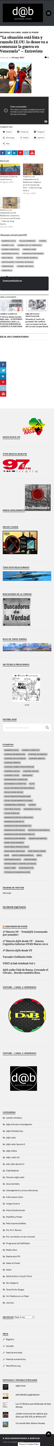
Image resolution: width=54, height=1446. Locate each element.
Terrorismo (7, 266)
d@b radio (11, 1137)
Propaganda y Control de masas (17, 262)
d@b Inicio (21, 1385)
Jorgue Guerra (13, 1203)
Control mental (37, 758)
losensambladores (12, 280)
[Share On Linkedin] (14, 152)
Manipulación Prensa (33, 253)
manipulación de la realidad (19, 817)
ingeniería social (10, 253)
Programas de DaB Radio (18, 1243)
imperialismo (29, 249)
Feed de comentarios (16, 1359)
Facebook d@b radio (14, 907)
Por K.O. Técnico (14, 1230)
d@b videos (11, 1150)
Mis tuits (7, 893)
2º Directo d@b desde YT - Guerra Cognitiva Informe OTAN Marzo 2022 (25, 943)
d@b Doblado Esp (14, 1131)
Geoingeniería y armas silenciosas (22, 1190)
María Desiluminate (14, 843)
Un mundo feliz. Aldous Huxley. (30, 1423)
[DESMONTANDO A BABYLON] (23, 21)
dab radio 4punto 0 (15, 1164)
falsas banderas (27, 241)
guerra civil (8, 245)
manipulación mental (38, 830)
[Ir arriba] (48, 1434)
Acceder (10, 1346)
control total (12, 775)
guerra (42, 241)
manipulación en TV (14, 821)
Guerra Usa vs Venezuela (30, 245)
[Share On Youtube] (32, 152)
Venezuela (7, 270)
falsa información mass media (19, 788)
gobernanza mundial (15, 805)
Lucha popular (12, 813)
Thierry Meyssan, (25, 266)
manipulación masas (15, 830)
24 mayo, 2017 (18, 57)
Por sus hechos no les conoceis (20, 1236)
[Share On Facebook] (3, 152)
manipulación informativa (18, 826)
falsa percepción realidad (17, 796)
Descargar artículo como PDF (13, 235)
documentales (13, 1183)
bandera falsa (9, 241)
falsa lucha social (14, 792)
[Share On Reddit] (26, 152)
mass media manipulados (17, 847)
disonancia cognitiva (15, 784)
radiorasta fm (26, 868)
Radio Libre (10, 868)
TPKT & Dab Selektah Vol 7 (19, 963)
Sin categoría (12, 1282)
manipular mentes (38, 838)
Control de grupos (38, 754)
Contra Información (15, 754)
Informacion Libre (10, 32)
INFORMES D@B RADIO (28, 1394)
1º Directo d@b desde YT (17, 950)
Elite (32, 784)
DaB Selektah (12, 1170)
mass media (7, 258)
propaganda (30, 859)
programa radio (13, 859)
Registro (10, 1339)
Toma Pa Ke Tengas (15, 1289)
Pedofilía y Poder (14, 1216)
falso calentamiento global (19, 800)
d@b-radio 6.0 (13, 1157)
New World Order (37, 851)
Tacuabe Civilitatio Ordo (17, 957)
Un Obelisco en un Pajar (17, 1296)
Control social (12, 771)
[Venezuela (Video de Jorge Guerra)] (10, 169)
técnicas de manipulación (17, 872)
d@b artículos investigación (19, 1124)
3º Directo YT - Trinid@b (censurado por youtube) (25, 933)
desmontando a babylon (25, 1438)
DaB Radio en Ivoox (16, 926)
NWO (39, 855)
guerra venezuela (10, 249)
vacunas (10, 1302)
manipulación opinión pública (19, 834)
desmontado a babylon (16, 779)
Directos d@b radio (15, 1177)
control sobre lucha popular (19, 767)
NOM (7, 855)
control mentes (12, 763)
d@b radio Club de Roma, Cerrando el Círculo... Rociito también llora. (25, 971)
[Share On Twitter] (8, 152)
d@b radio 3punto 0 (15, 1144)
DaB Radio (27, 775)
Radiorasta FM (13, 1256)
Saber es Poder (30, 32)
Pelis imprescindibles (16, 1223)
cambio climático (30, 750)
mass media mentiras (15, 851)
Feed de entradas (14, 1352)
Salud (8, 1269)
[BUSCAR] (47, 727)
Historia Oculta (12, 809)
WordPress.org (13, 1365)
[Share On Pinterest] (20, 152)
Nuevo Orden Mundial (27, 258)
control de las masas (15, 758)
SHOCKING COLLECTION (19, 1276)
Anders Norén (17, 1442)
